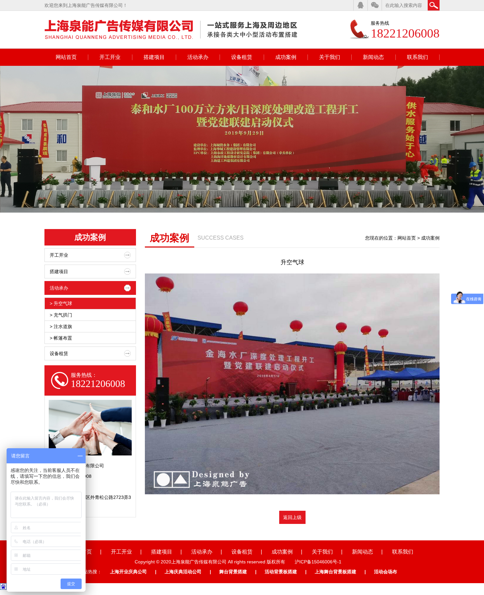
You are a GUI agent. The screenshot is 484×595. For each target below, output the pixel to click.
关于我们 (329, 57)
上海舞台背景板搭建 (335, 571)
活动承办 (197, 57)
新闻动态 (373, 57)
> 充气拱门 (61, 315)
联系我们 (417, 57)
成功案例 (285, 57)
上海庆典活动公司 (183, 571)
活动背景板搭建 (281, 571)
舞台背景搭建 (233, 571)
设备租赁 (241, 57)
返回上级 (292, 517)
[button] (468, 139)
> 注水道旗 (61, 326)
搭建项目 (154, 57)
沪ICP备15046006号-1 (318, 561)
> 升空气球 (61, 303)
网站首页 (66, 57)
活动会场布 (385, 571)
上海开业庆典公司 (128, 571)
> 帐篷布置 (61, 338)
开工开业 (110, 57)
